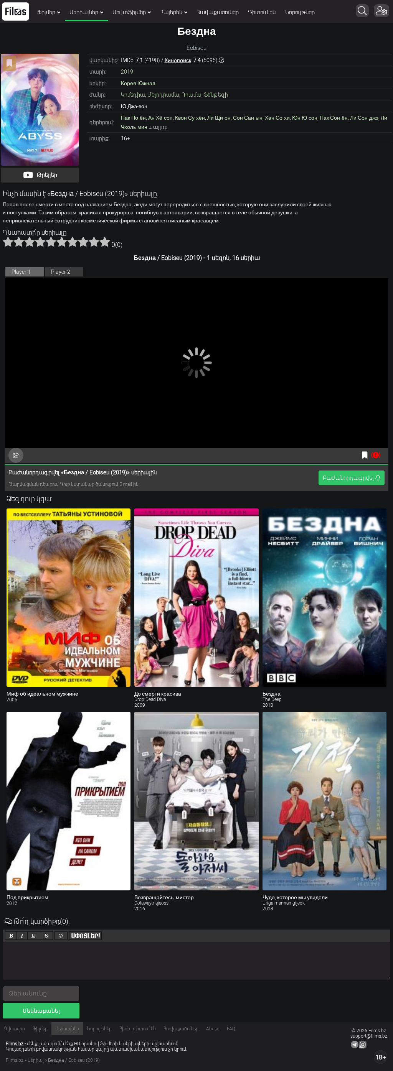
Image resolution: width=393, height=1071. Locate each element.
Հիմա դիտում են (137, 1029)
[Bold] (11, 935)
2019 (127, 72)
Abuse (212, 1029)
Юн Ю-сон (304, 118)
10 (104, 241)
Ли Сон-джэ (364, 118)
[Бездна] (324, 597)
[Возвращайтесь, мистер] (196, 801)
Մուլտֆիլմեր (129, 12)
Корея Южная (138, 83)
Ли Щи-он (219, 118)
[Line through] (46, 935)
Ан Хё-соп (160, 118)
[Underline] (33, 935)
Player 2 (60, 272)
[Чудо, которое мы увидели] (324, 801)
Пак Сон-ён (334, 118)
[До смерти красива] (196, 597)
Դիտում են (262, 12)
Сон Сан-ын (248, 118)
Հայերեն (171, 12)
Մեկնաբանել (41, 1011)
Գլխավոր (14, 1029)
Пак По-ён (133, 118)
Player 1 (21, 272)
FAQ (231, 1029)
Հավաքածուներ (217, 12)
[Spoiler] (85, 935)
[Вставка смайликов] (61, 935)
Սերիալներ (83, 12)
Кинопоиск (178, 60)
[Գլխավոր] (15, 11)
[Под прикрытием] (68, 801)
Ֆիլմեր (46, 12)
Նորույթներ (300, 12)
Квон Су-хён (190, 118)
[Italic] (22, 935)
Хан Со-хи (277, 118)
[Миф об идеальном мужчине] (68, 597)
